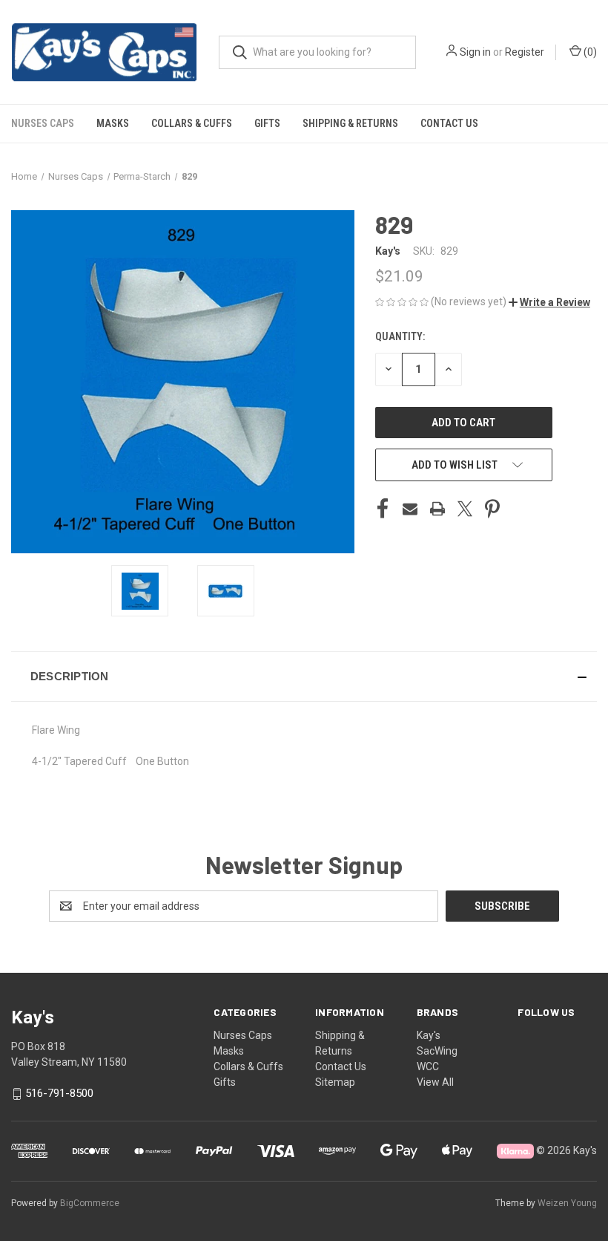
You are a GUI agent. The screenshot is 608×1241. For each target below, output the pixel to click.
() (589, 52)
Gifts (267, 123)
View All (435, 1082)
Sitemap (335, 1082)
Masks (112, 123)
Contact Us (449, 123)
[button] (549, 302)
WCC (428, 1066)
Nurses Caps (42, 123)
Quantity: (400, 336)
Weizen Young (567, 1203)
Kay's (428, 1035)
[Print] (437, 508)
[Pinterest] (492, 508)
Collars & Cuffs (191, 123)
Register (524, 52)
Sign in (475, 52)
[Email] (410, 508)
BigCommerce (89, 1203)
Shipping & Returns (350, 123)
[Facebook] (382, 508)
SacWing (437, 1051)
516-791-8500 (59, 1093)
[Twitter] (464, 508)
